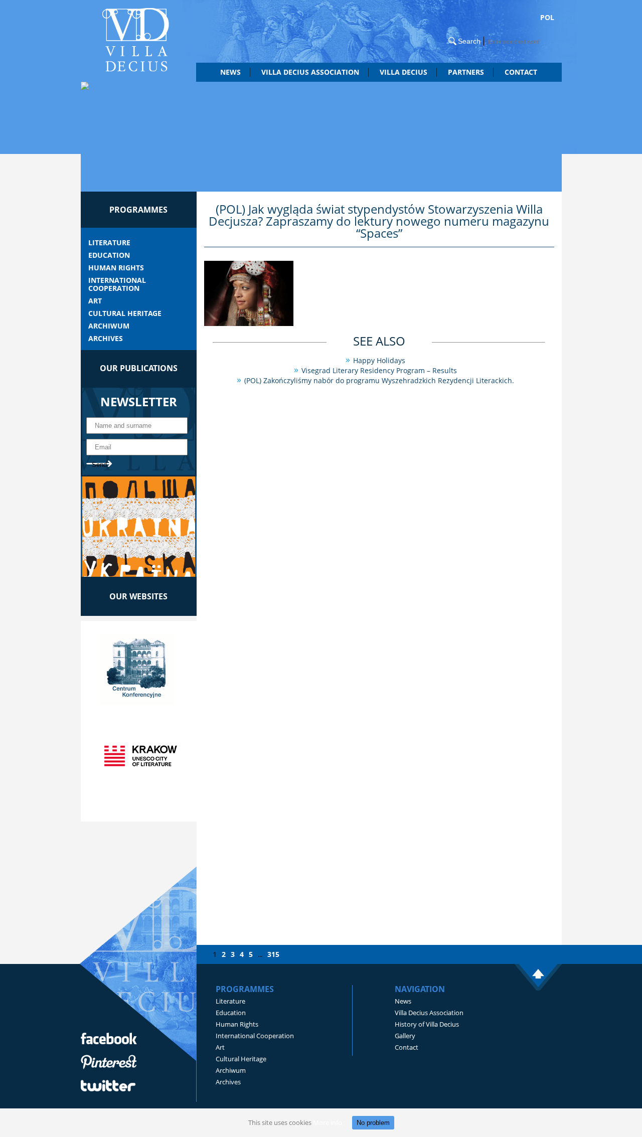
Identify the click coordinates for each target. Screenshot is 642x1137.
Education (109, 255)
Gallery (405, 1035)
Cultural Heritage (125, 313)
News (230, 72)
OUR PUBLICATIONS (139, 368)
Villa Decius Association (429, 1012)
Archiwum (108, 326)
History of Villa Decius (427, 1024)
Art (95, 301)
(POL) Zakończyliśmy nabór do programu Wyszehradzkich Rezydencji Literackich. (379, 380)
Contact (521, 72)
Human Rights (116, 268)
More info (327, 1122)
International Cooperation (117, 284)
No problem (373, 1122)
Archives (105, 339)
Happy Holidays (379, 360)
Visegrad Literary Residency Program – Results (379, 370)
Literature (109, 243)
